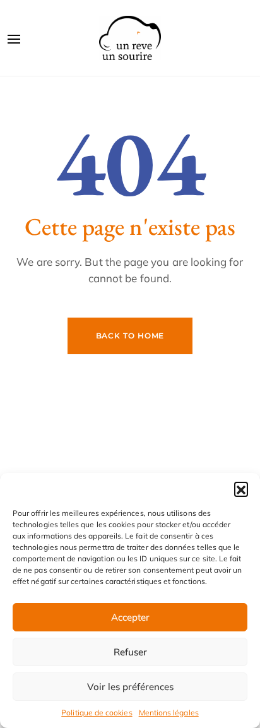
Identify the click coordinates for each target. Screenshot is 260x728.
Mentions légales (169, 712)
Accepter (130, 617)
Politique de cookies (96, 712)
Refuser (130, 652)
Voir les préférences (130, 687)
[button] (241, 488)
